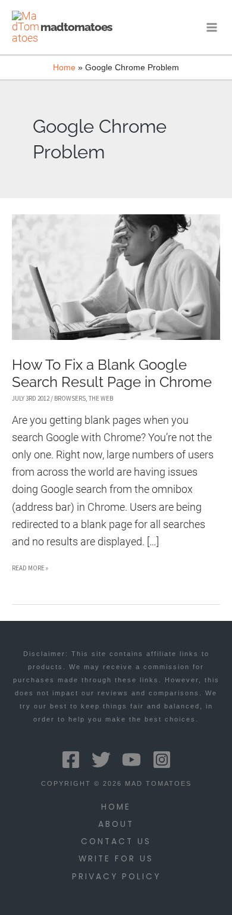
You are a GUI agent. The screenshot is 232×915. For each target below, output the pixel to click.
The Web (101, 398)
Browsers (70, 398)
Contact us (116, 841)
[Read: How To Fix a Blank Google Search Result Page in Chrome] (116, 276)
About (116, 824)
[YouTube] (131, 759)
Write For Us (116, 858)
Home (116, 807)
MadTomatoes (76, 26)
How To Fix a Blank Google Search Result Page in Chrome (112, 374)
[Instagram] (161, 759)
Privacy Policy (116, 876)
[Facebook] (70, 759)
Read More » (30, 570)
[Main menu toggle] (212, 27)
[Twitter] (101, 759)
